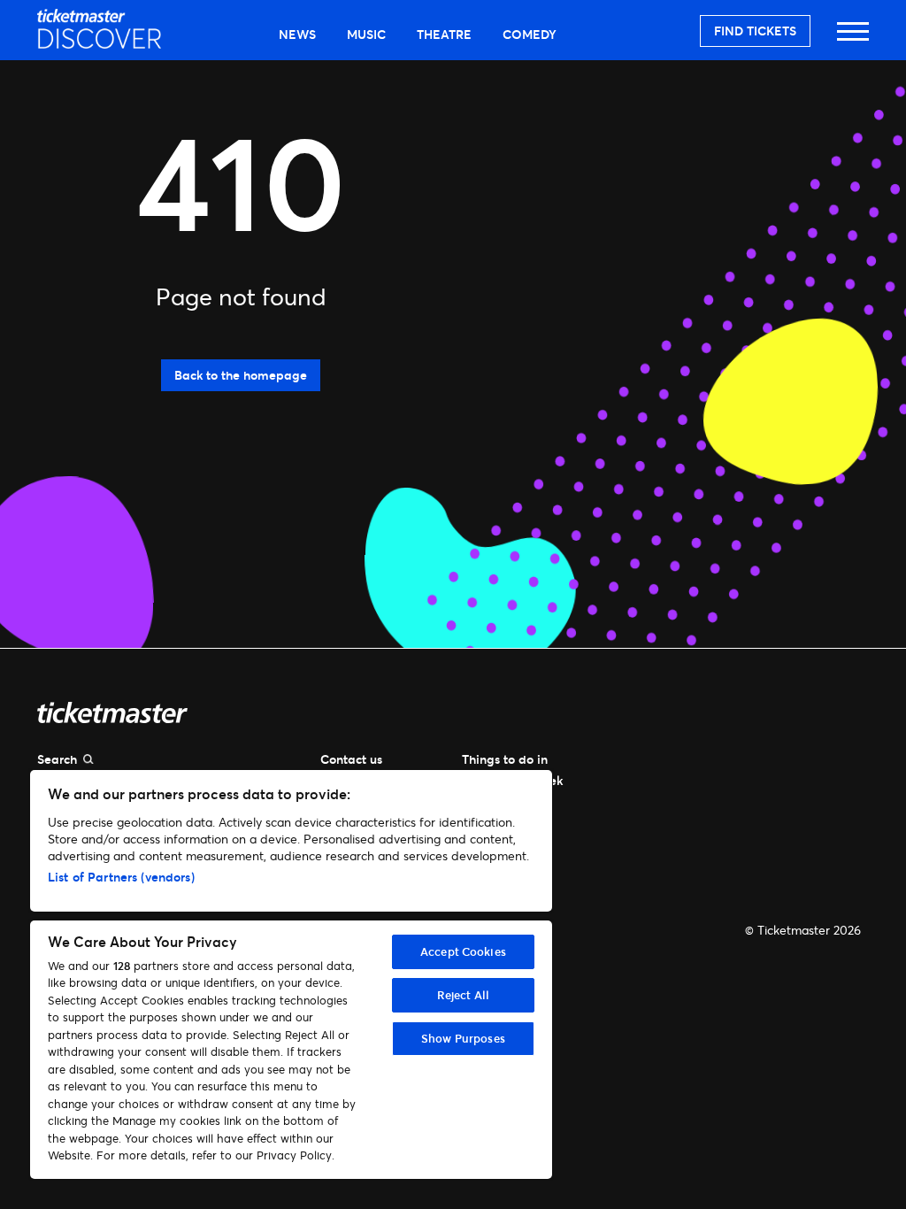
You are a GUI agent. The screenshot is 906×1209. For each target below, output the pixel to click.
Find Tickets (755, 30)
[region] (291, 974)
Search (57, 759)
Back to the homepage (240, 374)
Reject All (463, 995)
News (297, 34)
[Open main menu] (853, 39)
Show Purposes (463, 1038)
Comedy (530, 34)
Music (366, 34)
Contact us (351, 759)
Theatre (444, 34)
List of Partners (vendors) (121, 876)
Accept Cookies (463, 951)
